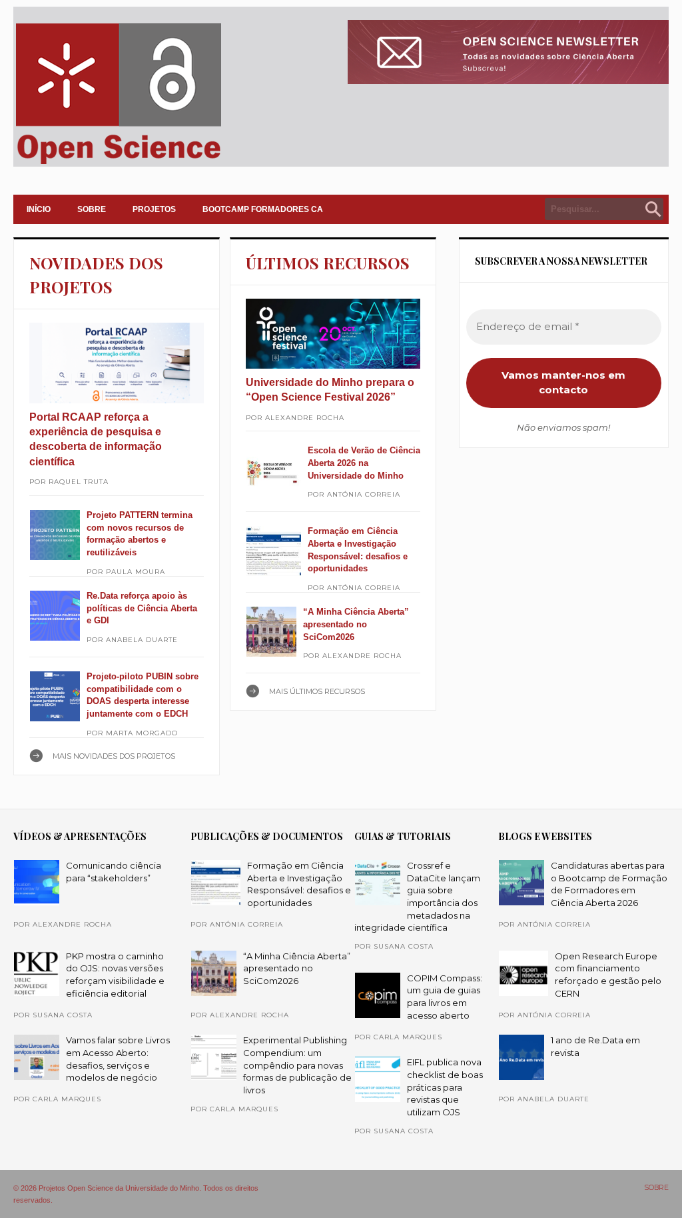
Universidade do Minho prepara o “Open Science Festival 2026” (330, 390)
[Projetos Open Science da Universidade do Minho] (118, 164)
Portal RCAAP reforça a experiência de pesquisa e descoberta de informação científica (95, 439)
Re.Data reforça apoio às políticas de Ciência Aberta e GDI (142, 608)
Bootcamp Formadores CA (262, 209)
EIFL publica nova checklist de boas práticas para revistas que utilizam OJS (445, 1087)
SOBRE (91, 209)
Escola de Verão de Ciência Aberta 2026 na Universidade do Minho (364, 462)
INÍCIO (39, 209)
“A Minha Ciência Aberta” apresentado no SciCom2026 (356, 624)
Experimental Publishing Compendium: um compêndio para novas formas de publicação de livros (297, 1065)
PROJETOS (154, 209)
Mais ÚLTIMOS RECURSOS (317, 691)
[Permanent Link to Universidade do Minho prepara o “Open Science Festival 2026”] (333, 334)
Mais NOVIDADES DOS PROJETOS (114, 756)
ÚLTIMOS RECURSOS (328, 262)
